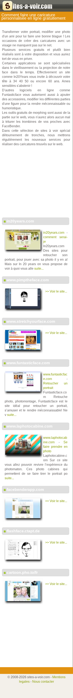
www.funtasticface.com (28, 363)
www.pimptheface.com (28, 280)
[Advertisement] (36, 184)
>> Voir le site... (56, 291)
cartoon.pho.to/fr (22, 572)
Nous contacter (43, 681)
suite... (39, 268)
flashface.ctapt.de (23, 531)
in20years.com (20, 221)
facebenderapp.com (25, 489)
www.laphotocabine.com (30, 426)
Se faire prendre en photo (55, 446)
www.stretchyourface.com (31, 321)
